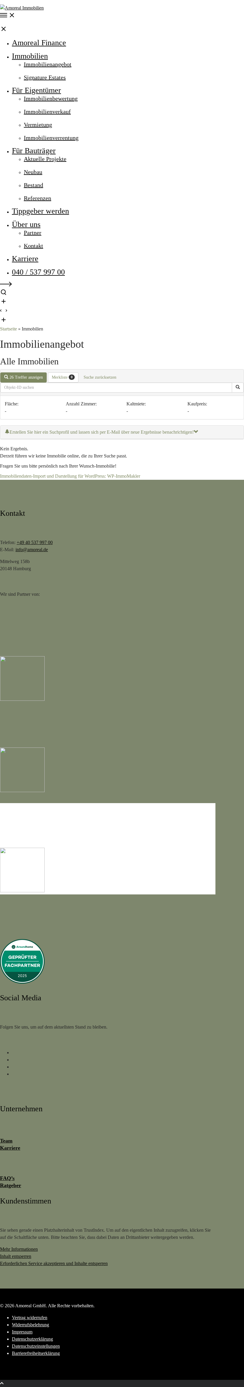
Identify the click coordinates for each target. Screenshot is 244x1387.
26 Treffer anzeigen (25, 377)
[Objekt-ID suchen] (238, 388)
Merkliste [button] (62, 377)
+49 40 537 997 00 (35, 542)
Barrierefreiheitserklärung (36, 1353)
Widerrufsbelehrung (30, 1324)
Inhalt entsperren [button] (15, 1256)
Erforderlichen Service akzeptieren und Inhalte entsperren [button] (54, 1263)
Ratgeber (10, 1185)
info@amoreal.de (31, 549)
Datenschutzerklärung (32, 1338)
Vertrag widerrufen (29, 1317)
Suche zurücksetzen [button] (100, 377)
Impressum (22, 1331)
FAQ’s (7, 1178)
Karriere (10, 1148)
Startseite (8, 328)
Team (6, 1141)
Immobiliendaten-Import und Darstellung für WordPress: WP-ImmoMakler (70, 476)
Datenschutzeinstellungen (36, 1346)
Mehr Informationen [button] (19, 1249)
